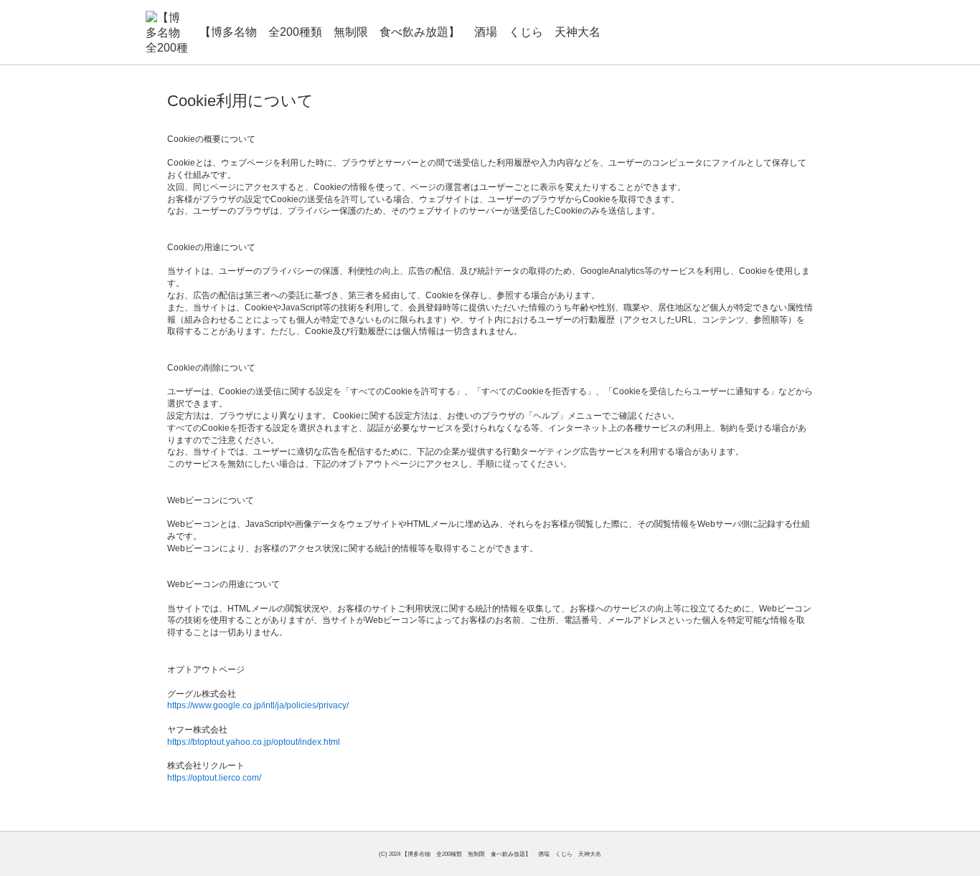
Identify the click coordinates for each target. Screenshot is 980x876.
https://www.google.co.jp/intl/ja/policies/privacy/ (258, 705)
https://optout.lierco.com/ (214, 778)
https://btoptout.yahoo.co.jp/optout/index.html (253, 742)
